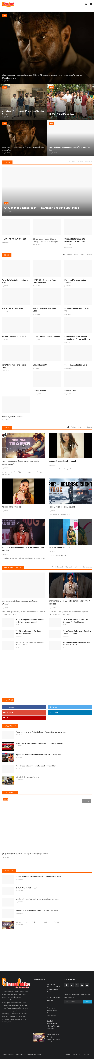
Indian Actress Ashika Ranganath (62, 461)
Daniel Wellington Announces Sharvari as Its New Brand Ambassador (30, 621)
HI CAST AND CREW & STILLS (14, 239)
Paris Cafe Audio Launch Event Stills (15, 281)
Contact (67, 1054)
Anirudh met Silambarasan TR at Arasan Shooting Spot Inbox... (39, 876)
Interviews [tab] (81, 427)
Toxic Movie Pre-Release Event (62, 507)
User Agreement (85, 1054)
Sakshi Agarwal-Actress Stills (14, 416)
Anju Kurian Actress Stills (12, 308)
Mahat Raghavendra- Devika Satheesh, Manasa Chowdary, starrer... (41, 732)
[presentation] (2, 47)
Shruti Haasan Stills (41, 365)
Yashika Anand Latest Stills (75, 365)
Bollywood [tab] (59, 567)
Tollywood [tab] (68, 567)
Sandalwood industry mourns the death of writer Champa (37, 766)
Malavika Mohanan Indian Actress (75, 281)
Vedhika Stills (70, 391)
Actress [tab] (69, 254)
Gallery (74, 1054)
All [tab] (69, 162)
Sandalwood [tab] (87, 567)
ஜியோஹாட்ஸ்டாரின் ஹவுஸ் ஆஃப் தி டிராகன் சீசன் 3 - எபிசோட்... (30, 643)
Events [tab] (89, 254)
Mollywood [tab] (77, 567)
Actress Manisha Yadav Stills (14, 337)
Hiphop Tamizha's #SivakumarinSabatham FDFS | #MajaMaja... (39, 754)
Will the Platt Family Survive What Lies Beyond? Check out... (76, 643)
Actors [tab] (76, 254)
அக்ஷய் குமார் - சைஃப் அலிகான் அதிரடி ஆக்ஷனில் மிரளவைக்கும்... (46, 240)
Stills (6, 255)
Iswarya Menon (39, 391)
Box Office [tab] (88, 162)
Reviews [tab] (80, 162)
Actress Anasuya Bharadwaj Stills (45, 309)
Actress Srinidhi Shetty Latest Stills (76, 309)
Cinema (7, 162)
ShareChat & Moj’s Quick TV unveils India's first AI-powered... (70, 602)
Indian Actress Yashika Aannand (46, 337)
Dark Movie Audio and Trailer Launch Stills (14, 366)
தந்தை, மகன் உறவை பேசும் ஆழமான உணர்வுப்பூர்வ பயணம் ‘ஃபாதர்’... (20, 462)
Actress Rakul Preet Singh (13, 507)
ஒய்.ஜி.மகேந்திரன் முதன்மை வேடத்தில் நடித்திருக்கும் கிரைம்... (25, 853)
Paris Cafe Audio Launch (59, 547)
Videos (7, 428)
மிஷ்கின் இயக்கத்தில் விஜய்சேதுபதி (28, 777)
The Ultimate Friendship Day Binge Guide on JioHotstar (28, 632)
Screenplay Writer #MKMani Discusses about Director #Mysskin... (40, 743)
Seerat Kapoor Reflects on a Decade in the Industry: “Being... (77, 632)
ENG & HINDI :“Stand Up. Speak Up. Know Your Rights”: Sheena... (75, 621)
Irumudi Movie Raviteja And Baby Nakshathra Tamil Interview (23, 548)
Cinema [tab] (82, 254)
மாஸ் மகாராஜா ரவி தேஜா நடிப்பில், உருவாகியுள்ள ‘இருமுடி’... (20, 602)
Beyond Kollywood (13, 567)
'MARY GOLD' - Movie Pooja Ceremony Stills (44, 281)
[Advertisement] (47, 679)
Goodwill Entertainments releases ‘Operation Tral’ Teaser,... (74, 241)
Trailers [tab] (73, 427)
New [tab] (73, 162)
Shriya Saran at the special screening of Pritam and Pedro (77, 338)
